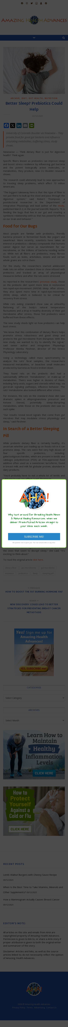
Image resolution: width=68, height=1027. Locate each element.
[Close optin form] (62, 484)
